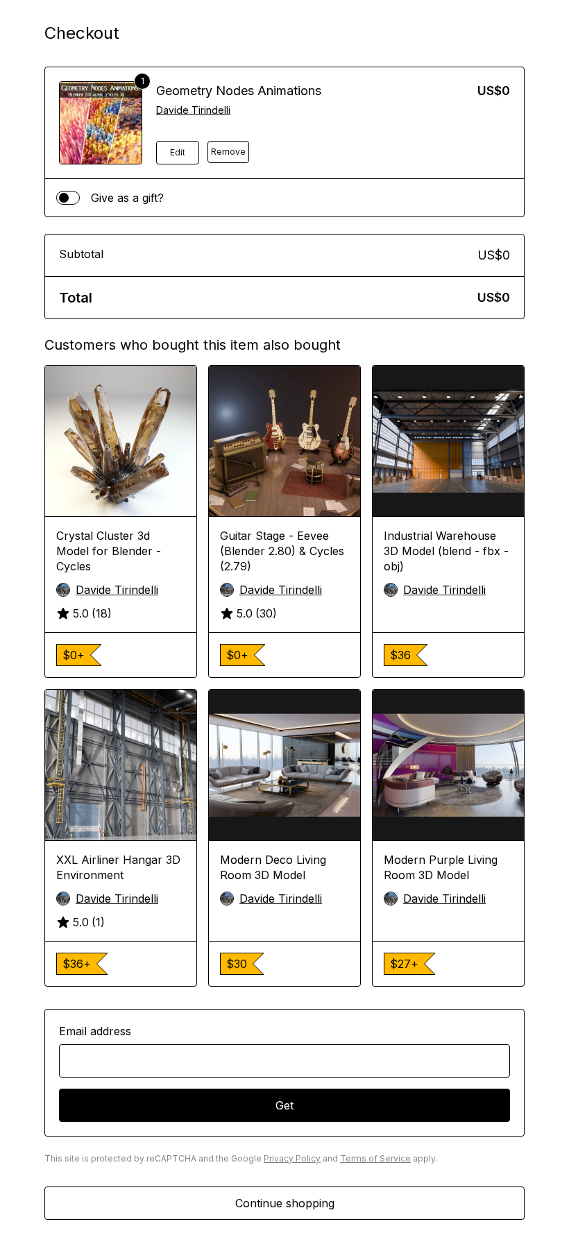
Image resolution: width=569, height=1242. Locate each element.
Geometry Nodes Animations (238, 90)
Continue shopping (284, 1203)
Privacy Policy (292, 1158)
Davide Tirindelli (193, 110)
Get (284, 1105)
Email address (95, 1031)
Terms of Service (375, 1158)
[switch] (68, 198)
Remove (228, 151)
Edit (177, 152)
